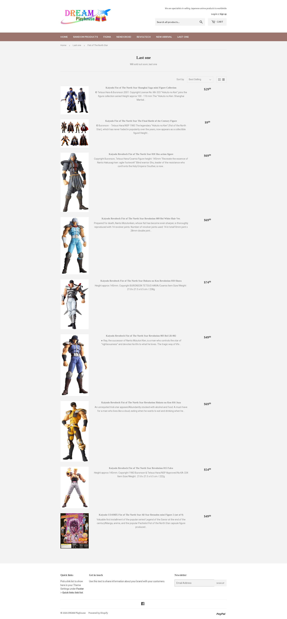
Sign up (223, 14)
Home (64, 36)
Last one (183, 36)
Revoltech (144, 36)
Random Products (85, 36)
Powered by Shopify (98, 613)
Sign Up (220, 583)
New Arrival (164, 36)
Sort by (180, 79)
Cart (219, 21)
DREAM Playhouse (77, 613)
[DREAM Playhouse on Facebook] (142, 604)
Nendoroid (123, 36)
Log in (214, 14)
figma (107, 36)
